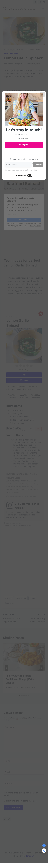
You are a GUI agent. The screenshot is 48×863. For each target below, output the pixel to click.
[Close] (42, 94)
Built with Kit (24, 175)
